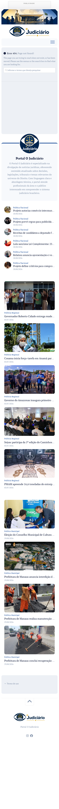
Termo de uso (13, 683)
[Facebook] (31, 735)
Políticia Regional (11, 312)
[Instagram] (27, 735)
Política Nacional (20, 207)
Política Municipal (11, 531)
